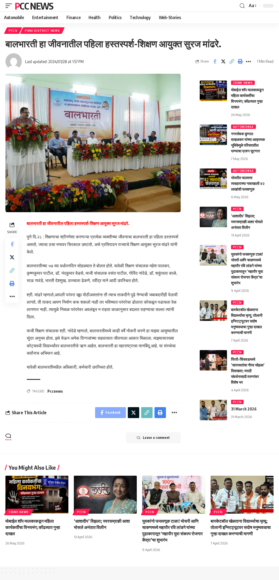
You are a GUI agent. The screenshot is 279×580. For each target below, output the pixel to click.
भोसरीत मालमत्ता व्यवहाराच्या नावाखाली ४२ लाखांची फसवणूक (248, 183)
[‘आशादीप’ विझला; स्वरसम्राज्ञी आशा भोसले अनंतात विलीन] (213, 217)
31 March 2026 (244, 409)
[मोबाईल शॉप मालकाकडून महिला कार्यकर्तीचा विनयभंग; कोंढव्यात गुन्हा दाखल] (213, 91)
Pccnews (55, 391)
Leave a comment (156, 438)
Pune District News (42, 30)
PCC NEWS (34, 5)
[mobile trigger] (10, 5)
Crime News (243, 82)
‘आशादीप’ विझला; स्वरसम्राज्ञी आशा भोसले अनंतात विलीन (247, 222)
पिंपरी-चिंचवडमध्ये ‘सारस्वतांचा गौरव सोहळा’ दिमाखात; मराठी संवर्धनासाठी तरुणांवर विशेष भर (248, 370)
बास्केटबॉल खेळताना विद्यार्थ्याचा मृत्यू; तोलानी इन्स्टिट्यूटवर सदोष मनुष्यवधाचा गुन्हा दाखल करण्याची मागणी (246, 321)
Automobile (243, 126)
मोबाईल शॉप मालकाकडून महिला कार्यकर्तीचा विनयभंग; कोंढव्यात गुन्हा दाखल (32, 527)
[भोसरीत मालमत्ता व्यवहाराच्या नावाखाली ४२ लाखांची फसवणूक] (213, 178)
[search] (242, 6)
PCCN (13, 30)
